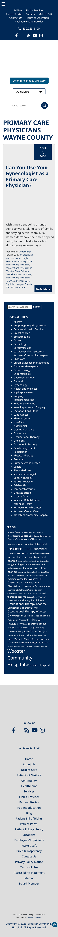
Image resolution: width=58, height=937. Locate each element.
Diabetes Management (27, 366)
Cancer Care (27, 535)
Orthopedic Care (20, 615)
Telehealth (20, 485)
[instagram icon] (41, 35)
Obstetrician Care (24, 429)
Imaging (18, 396)
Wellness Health (23, 503)
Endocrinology (22, 370)
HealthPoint (29, 786)
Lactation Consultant (26, 411)
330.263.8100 (31, 28)
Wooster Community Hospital (31, 515)
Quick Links (23, 91)
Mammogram (22, 418)
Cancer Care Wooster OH (20, 539)
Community (29, 780)
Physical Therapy (23, 455)
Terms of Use (29, 867)
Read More (43, 288)
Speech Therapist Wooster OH (21, 639)
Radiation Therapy (15, 631)
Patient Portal (14, 14)
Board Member (29, 883)
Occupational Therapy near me (27, 604)
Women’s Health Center (27, 507)
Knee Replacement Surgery (29, 407)
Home (29, 759)
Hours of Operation (37, 18)
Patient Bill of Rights (29, 818)
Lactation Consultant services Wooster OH (29, 575)
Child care (19, 359)
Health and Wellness (25, 388)
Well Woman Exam (15, 287)
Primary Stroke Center (27, 463)
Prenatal (19, 459)
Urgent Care (21, 496)
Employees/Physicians (29, 840)
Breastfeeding (22, 336)
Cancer (18, 340)
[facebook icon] (17, 35)
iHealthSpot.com (35, 917)
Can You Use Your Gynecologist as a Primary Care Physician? (27, 176)
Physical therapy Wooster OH (19, 627)
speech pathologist (25, 474)
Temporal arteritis (24, 489)
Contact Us (15, 18)
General (18, 381)
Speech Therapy (23, 477)
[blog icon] (28, 35)
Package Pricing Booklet (29, 21)
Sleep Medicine (22, 470)
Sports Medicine (23, 481)
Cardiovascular (22, 347)
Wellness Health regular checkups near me (30, 646)
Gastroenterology (24, 377)
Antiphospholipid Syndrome (30, 325)
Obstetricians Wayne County (29, 590)
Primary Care (25, 261)
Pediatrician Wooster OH (18, 620)
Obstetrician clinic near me (23, 582)
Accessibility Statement (29, 872)
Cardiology (20, 344)
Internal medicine (24, 399)
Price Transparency (29, 851)
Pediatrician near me (39, 615)
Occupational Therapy (26, 437)
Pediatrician (21, 451)
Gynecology (25, 251)
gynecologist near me (22, 564)
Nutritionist (20, 425)
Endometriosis (22, 373)
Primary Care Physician (17, 264)
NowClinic (19, 422)
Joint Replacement (24, 403)
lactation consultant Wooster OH (24, 578)
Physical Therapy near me (32, 623)
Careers (30, 14)
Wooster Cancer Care (26, 511)
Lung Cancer (21, 414)
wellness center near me (28, 642)
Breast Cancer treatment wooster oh (25, 532)
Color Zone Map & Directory (29, 80)
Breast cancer (22, 333)
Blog (29, 813)
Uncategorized (22, 492)
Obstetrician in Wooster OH (23, 586)
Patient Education (29, 807)
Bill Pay (18, 10)
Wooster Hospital (38, 665)
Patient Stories (29, 802)
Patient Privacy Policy (29, 829)
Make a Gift (45, 14)
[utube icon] (35, 35)
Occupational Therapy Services (23, 607)
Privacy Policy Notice (29, 862)
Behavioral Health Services (29, 329)
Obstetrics (20, 433)
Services (29, 791)
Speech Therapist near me (32, 635)
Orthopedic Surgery (25, 444)
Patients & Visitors (29, 775)
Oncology (19, 440)
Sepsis (17, 466)
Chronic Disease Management (31, 362)
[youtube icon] (35, 730)
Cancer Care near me (42, 536)
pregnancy (38, 627)
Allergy (18, 321)
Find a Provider (35, 10)
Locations (29, 835)
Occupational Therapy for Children (25, 600)
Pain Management (24, 448)
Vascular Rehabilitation (27, 500)
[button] (29, 4)
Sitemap (29, 878)
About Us (29, 764)
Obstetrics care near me (19, 593)
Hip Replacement (24, 392)
